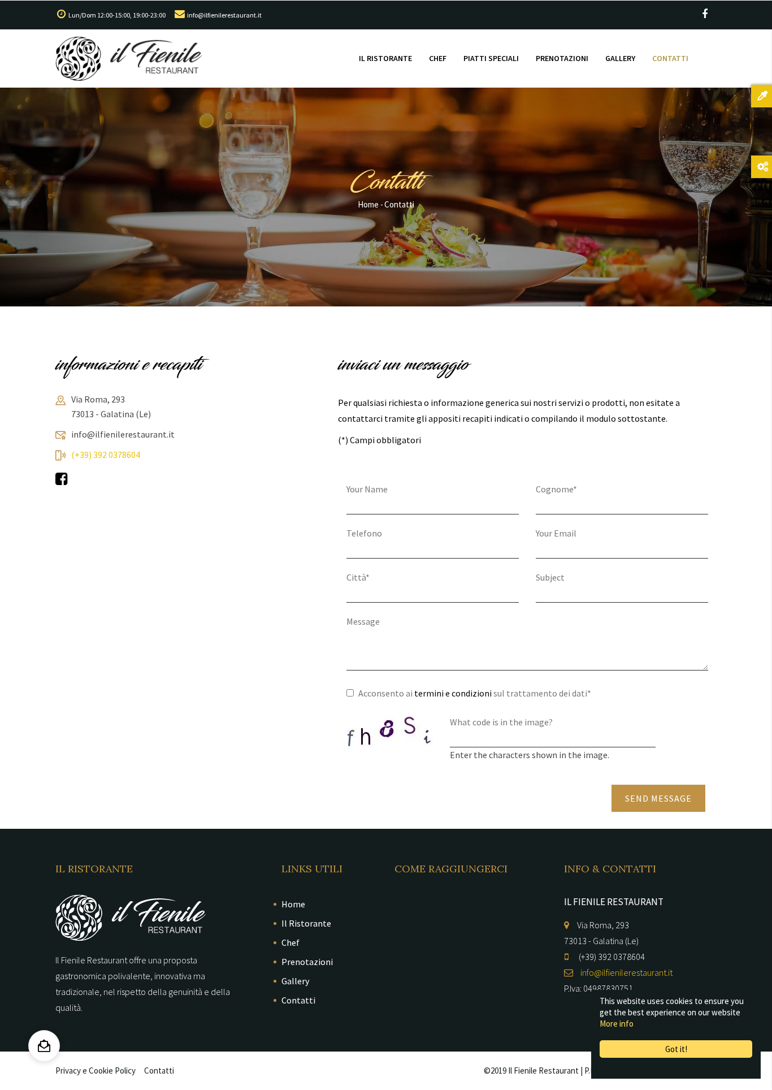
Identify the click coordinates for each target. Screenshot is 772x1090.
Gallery (620, 58)
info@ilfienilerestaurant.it (224, 15)
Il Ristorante (385, 58)
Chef (437, 58)
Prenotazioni (562, 58)
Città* (358, 577)
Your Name (367, 489)
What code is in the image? (501, 722)
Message (363, 621)
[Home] (128, 58)
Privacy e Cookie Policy (95, 1070)
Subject (550, 577)
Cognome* (556, 489)
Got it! (676, 1049)
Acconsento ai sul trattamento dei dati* (474, 693)
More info (617, 1023)
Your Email (556, 533)
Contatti (670, 58)
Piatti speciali (491, 58)
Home (368, 204)
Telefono (364, 533)
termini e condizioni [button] (453, 693)
